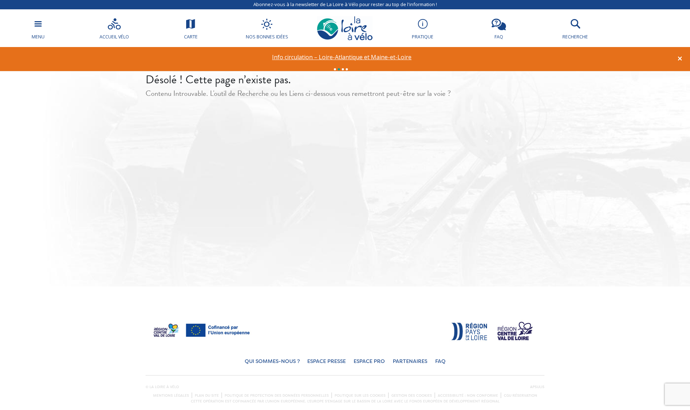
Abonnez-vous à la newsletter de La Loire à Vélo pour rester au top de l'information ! (345, 4)
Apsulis (537, 387)
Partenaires (410, 361)
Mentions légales (171, 395)
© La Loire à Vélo (162, 387)
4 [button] (347, 69)
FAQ (440, 361)
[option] (342, 57)
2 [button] (339, 69)
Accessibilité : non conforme (468, 395)
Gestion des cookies (411, 395)
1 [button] (335, 69)
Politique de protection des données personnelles (277, 395)
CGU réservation (520, 395)
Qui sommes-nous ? (272, 361)
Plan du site (207, 395)
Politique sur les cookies (360, 395)
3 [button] (343, 69)
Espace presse (326, 361)
